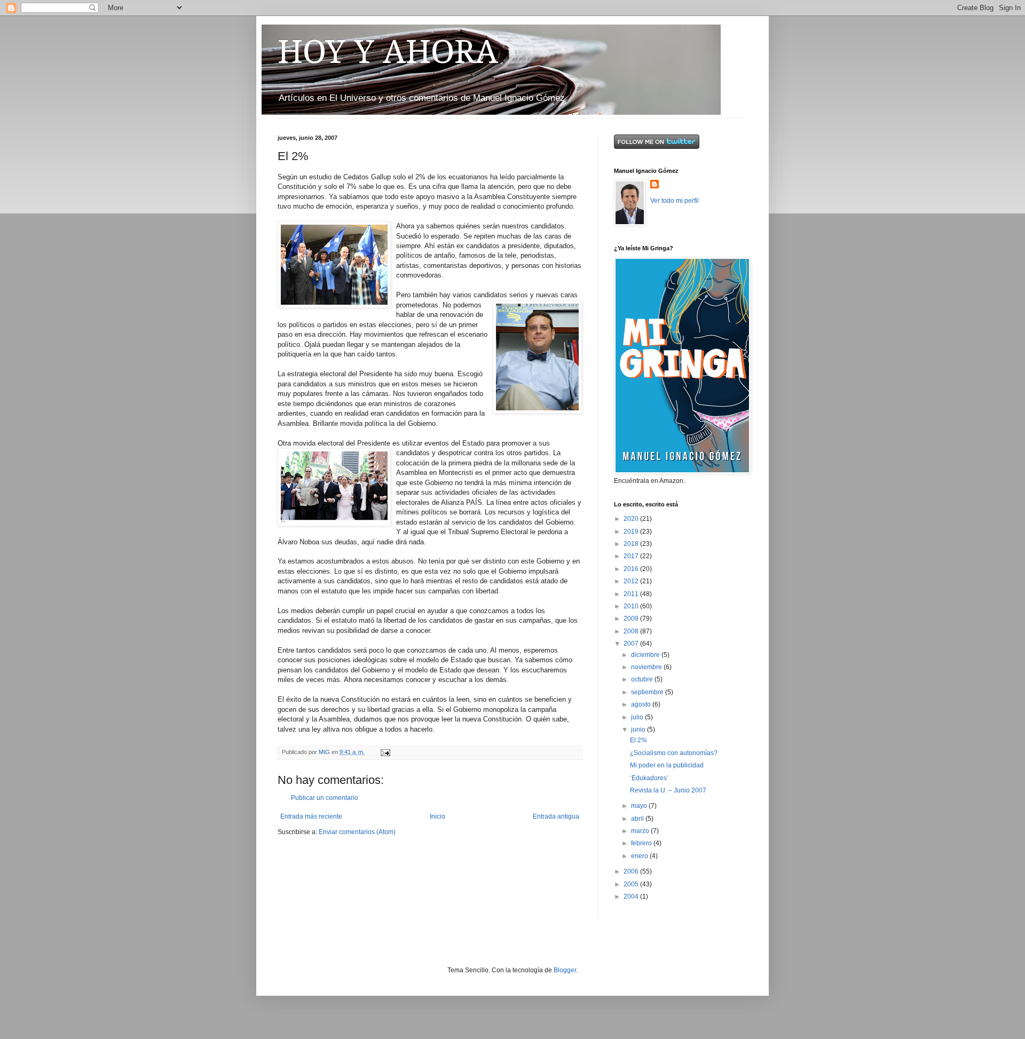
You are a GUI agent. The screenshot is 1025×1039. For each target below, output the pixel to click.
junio (639, 729)
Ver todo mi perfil (674, 200)
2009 (632, 618)
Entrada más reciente (311, 816)
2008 (632, 631)
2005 (632, 884)
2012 (632, 581)
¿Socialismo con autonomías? (674, 753)
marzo (641, 831)
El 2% (638, 740)
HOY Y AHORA (388, 51)
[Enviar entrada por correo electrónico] (385, 752)
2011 (632, 594)
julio (638, 717)
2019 (632, 531)
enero (640, 856)
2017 (632, 556)
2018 (632, 544)
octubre (643, 679)
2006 (632, 871)
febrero (642, 843)
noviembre (647, 667)
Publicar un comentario (324, 798)
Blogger (565, 970)
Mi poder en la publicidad (667, 765)
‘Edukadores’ (649, 778)
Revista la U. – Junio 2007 (668, 790)
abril (638, 818)
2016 (632, 569)
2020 (632, 518)
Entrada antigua (556, 816)
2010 (632, 606)
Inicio (437, 816)
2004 (632, 896)
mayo (640, 806)
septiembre (648, 692)
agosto (641, 704)
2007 (632, 643)
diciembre (646, 655)
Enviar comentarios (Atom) (357, 832)
